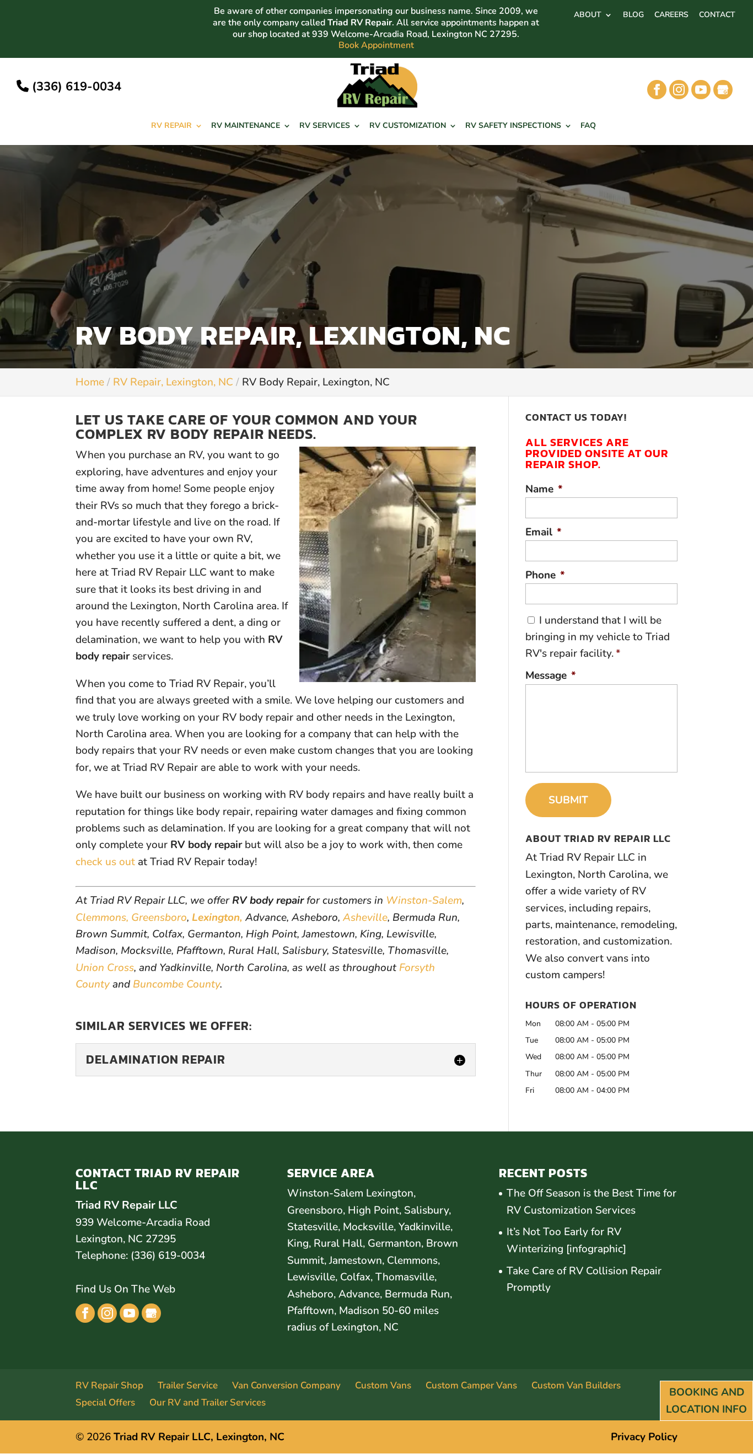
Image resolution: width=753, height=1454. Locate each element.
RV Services (324, 126)
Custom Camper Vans (471, 1385)
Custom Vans (383, 1385)
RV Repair (171, 126)
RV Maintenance (245, 126)
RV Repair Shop (109, 1385)
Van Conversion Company (286, 1385)
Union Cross (105, 968)
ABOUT (587, 15)
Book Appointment (376, 45)
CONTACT (717, 15)
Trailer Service (188, 1385)
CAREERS (671, 15)
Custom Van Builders (576, 1385)
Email (543, 532)
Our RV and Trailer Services (207, 1402)
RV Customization (407, 126)
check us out (105, 862)
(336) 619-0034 (75, 86)
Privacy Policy (644, 1437)
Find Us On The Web (125, 1289)
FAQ (588, 126)
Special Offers (105, 1402)
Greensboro (159, 917)
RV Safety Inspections (513, 126)
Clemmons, (102, 917)
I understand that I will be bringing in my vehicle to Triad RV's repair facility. (597, 637)
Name (544, 489)
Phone (545, 575)
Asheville (365, 917)
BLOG (633, 15)
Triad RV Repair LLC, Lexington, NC (199, 1437)
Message (550, 676)
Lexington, (217, 917)
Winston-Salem (424, 900)
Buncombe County (176, 984)
